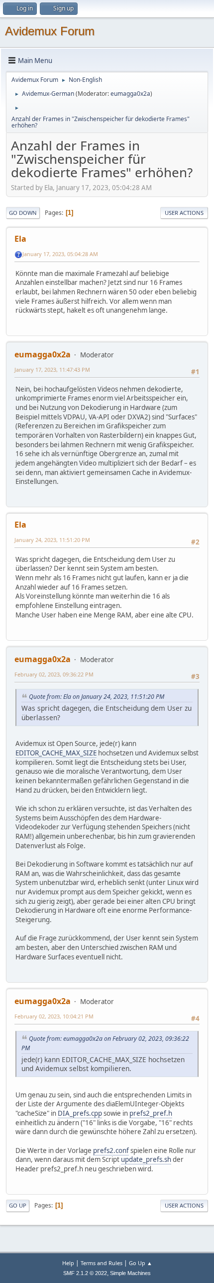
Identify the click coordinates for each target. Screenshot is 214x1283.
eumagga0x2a (130, 93)
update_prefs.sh (146, 1159)
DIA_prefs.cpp (80, 1113)
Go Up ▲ (140, 1263)
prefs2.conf (111, 1150)
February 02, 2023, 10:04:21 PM (54, 1016)
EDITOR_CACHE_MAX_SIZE (56, 752)
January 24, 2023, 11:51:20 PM (52, 539)
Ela (20, 238)
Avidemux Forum (50, 31)
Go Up (17, 1205)
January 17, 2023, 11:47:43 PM (52, 369)
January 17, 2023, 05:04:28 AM (60, 254)
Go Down (23, 212)
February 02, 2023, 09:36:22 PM (54, 674)
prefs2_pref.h (150, 1113)
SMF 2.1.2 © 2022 (85, 1273)
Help (68, 1263)
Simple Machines (130, 1273)
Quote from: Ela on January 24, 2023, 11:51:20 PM (96, 696)
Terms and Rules (101, 1263)
